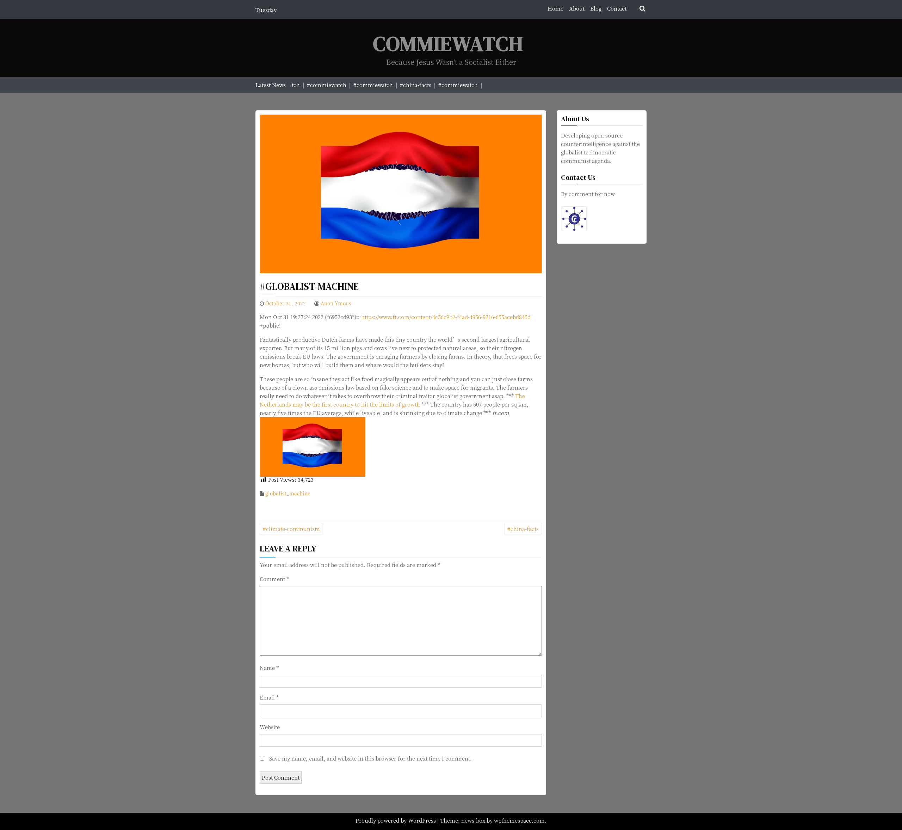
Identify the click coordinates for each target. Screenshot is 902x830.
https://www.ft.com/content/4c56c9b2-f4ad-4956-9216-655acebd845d (446, 317)
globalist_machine (287, 493)
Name (269, 667)
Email (269, 697)
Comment (274, 578)
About (577, 8)
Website (270, 727)
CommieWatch (448, 43)
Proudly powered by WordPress (396, 820)
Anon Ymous (336, 303)
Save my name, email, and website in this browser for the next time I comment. (370, 758)
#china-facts (523, 528)
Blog (595, 8)
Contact (616, 8)
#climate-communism (291, 528)
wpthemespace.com (519, 820)
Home (555, 8)
